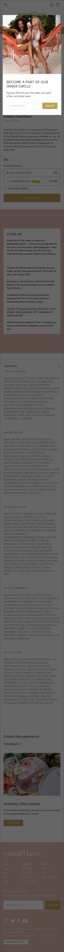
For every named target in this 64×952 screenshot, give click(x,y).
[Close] (57, 19)
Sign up (49, 105)
